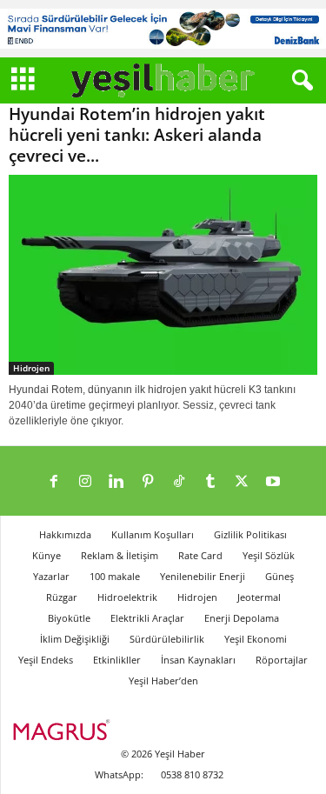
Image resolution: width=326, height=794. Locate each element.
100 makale (115, 576)
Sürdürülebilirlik (167, 638)
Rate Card (200, 555)
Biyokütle (69, 617)
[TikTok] (179, 482)
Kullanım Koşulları (152, 534)
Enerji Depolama (241, 617)
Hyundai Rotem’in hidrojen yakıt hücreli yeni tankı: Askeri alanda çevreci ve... (137, 135)
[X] (242, 482)
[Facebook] (54, 482)
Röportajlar (282, 659)
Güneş (279, 576)
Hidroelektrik (127, 597)
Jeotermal (259, 597)
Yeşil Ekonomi (255, 638)
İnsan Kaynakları (198, 659)
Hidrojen (31, 368)
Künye (46, 555)
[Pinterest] (148, 482)
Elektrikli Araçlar (147, 617)
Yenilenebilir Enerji (202, 576)
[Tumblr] (210, 482)
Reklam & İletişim (119, 555)
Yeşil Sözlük (269, 555)
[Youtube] (273, 482)
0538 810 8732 (192, 774)
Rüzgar (61, 597)
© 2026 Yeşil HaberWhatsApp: (150, 764)
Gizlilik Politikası (250, 534)
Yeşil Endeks (45, 659)
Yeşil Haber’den (163, 680)
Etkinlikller (117, 659)
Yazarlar (51, 576)
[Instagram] (85, 482)
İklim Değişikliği (75, 638)
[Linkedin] (116, 482)
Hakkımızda (65, 534)
